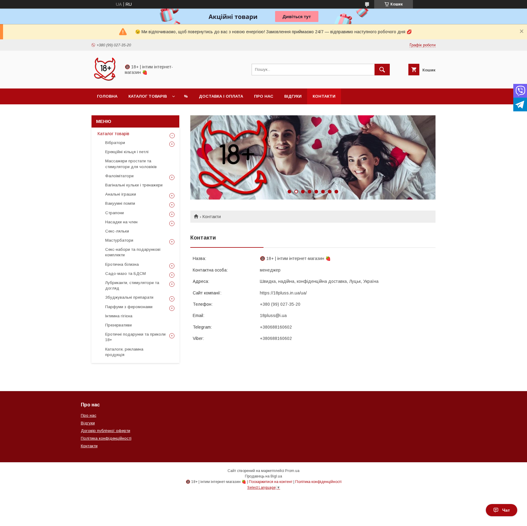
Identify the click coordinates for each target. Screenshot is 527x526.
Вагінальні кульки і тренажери (134, 185)
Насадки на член (121, 222)
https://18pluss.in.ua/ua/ (283, 292)
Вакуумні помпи (120, 203)
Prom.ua (292, 471)
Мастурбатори (119, 240)
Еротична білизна (122, 264)
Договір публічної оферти (105, 430)
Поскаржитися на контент (270, 482)
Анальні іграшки (120, 194)
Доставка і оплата (221, 96)
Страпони (114, 213)
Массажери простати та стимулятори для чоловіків (131, 164)
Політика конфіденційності (106, 438)
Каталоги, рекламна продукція (124, 352)
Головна (107, 96)
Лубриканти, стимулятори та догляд (132, 285)
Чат (506, 510)
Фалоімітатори (119, 176)
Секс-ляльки (117, 231)
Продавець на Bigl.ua (263, 476)
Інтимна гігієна (118, 316)
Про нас (263, 96)
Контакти (324, 96)
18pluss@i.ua (273, 315)
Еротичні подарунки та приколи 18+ (135, 337)
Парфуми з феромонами (128, 306)
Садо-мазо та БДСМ (125, 273)
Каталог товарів (147, 96)
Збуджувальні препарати (129, 297)
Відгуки (293, 96)
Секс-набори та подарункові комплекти (132, 252)
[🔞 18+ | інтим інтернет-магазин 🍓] (104, 80)
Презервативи (118, 325)
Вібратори (115, 142)
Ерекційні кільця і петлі (127, 152)
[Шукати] (382, 69)
